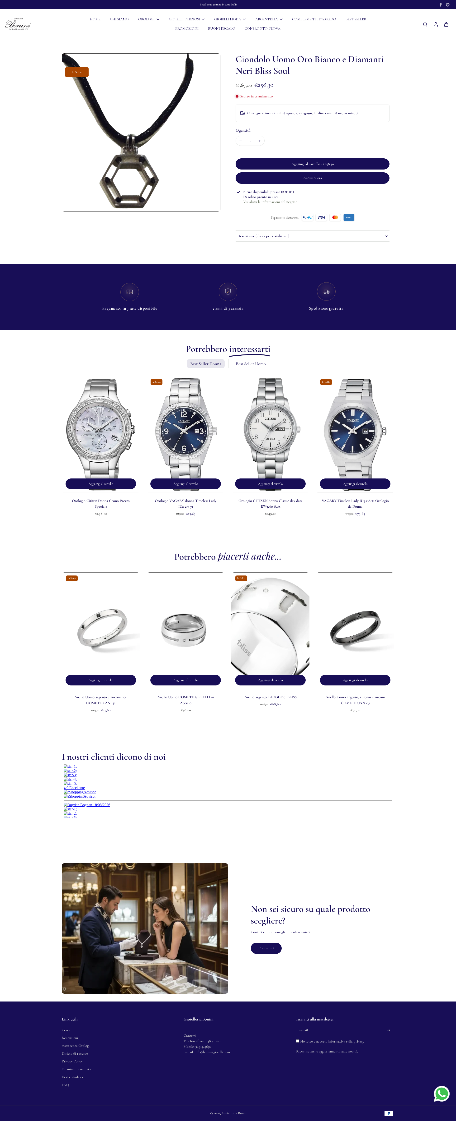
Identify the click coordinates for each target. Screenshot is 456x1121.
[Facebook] (440, 5)
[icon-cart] (446, 24)
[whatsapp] (441, 1093)
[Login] (435, 24)
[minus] (240, 141)
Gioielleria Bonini (234, 1113)
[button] (313, 164)
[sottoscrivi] (388, 1030)
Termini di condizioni (77, 1069)
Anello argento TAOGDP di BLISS (270, 697)
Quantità (243, 130)
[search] (425, 24)
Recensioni (70, 1038)
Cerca (66, 1030)
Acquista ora (312, 178)
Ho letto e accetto (332, 1041)
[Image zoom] (141, 132)
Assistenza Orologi (76, 1045)
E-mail (303, 1030)
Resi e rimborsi (73, 1077)
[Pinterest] (447, 5)
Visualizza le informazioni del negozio (270, 202)
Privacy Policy (72, 1061)
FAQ (65, 1085)
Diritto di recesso (75, 1053)
